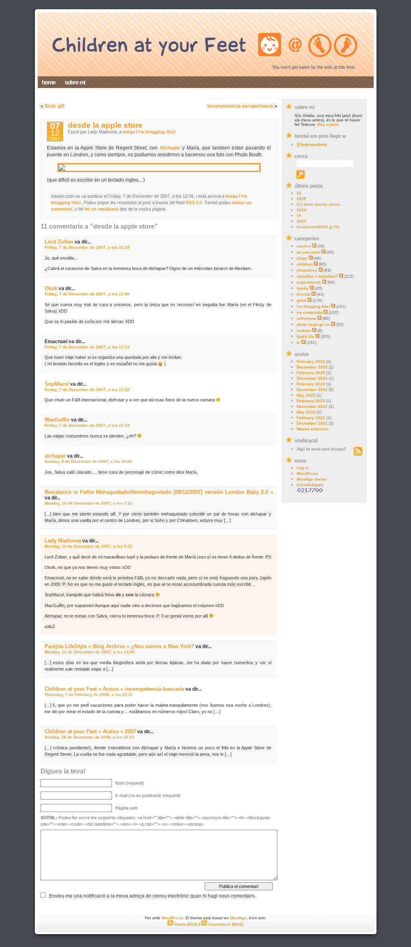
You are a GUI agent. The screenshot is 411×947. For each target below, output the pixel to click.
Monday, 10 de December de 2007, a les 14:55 (90, 652)
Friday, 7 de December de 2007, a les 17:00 (87, 294)
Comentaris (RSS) (225, 924)
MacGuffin (57, 420)
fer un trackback (101, 209)
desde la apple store (105, 125)
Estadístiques (310, 485)
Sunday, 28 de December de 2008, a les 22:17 (89, 737)
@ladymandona (312, 144)
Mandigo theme (311, 479)
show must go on (313, 324)
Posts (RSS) (185, 924)
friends (303, 294)
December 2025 (312, 367)
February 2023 (311, 401)
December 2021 (312, 423)
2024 (301, 210)
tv (298, 342)
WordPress (307, 473)
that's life (305, 336)
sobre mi (75, 82)
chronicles (307, 270)
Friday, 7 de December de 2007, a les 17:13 (87, 347)
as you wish (308, 252)
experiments (309, 282)
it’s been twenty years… (320, 204)
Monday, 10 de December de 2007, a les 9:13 (88, 546)
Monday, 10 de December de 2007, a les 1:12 (88, 503)
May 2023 (306, 395)
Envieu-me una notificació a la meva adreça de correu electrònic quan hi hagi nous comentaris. (152, 896)
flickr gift (55, 106)
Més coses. (328, 124)
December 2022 (312, 406)
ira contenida (309, 312)
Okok (51, 288)
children (305, 264)
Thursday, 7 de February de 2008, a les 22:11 (89, 694)
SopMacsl (57, 384)
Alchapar (170, 148)
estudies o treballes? (317, 276)
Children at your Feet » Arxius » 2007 (90, 731)
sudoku (304, 330)
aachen (304, 246)
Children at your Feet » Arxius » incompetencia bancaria (114, 689)
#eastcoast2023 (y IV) (318, 227)
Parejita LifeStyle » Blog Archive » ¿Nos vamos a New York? (119, 646)
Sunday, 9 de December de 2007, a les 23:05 (88, 461)
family (303, 288)
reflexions (306, 318)
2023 (301, 221)
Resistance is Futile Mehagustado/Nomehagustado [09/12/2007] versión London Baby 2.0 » (159, 492)
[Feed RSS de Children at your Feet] (357, 454)
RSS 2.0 (194, 202)
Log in (303, 468)
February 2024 (311, 384)
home (48, 82)
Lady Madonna (63, 541)
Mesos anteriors (312, 429)
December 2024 (312, 378)
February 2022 (311, 417)
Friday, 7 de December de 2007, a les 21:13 (87, 425)
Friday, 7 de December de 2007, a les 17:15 (87, 389)
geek (301, 300)
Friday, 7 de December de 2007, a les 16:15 (87, 247)
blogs (302, 258)
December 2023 (312, 389)
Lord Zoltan (59, 242)
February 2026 (311, 361)
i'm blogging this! (313, 306)
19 (299, 215)
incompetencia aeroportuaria (240, 106)
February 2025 (311, 372)
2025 (301, 198)
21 (299, 193)
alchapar (55, 456)
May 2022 (306, 412)
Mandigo (238, 918)
